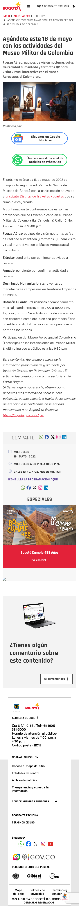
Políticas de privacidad (37, 891)
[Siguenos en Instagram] (43, 844)
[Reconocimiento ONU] (15, 875)
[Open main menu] (28, 6)
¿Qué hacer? (22, 16)
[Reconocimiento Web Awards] (54, 875)
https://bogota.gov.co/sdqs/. (23, 415)
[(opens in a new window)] (58, 438)
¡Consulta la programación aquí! (33, 479)
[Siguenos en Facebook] (21, 844)
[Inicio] (12, 6)
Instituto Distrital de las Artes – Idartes (35, 196)
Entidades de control (25, 773)
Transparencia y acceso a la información (30, 788)
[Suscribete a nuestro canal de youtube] (50, 844)
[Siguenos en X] (36, 844)
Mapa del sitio (18, 891)
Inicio (6, 16)
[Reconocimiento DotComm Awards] (34, 875)
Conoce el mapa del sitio (28, 766)
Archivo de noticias (24, 780)
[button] (41, 438)
